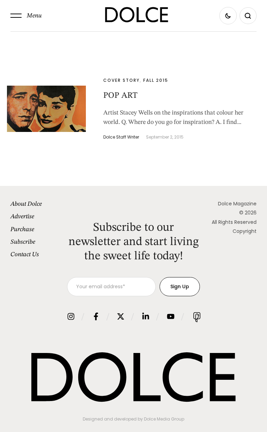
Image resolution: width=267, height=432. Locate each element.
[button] (26, 15)
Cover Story (121, 80)
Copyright (245, 231)
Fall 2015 (155, 80)
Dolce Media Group (164, 419)
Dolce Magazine (237, 203)
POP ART (120, 96)
